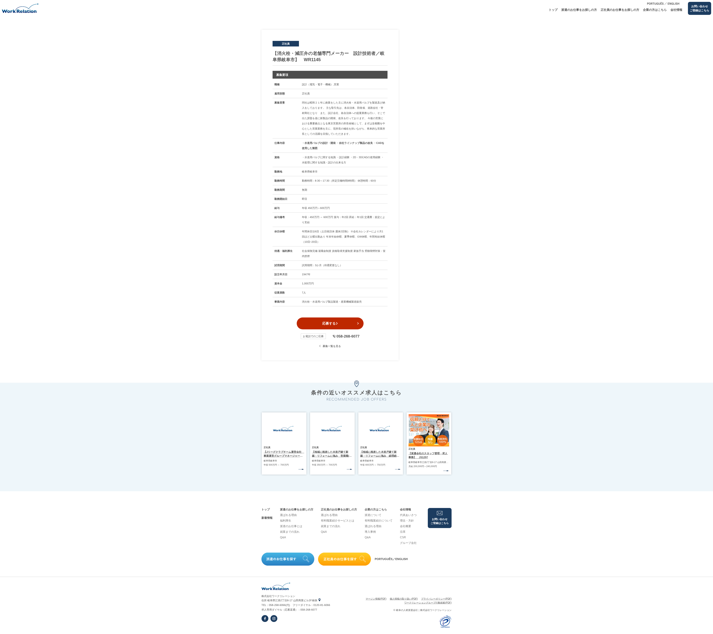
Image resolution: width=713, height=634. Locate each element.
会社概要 (405, 526)
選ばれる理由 (288, 515)
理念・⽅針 (407, 520)
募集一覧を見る (332, 346)
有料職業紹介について (379, 520)
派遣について (373, 515)
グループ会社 (408, 542)
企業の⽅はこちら (655, 9)
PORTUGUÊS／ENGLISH (391, 559)
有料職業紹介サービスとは (337, 520)
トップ (553, 9)
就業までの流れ (289, 531)
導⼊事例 (370, 531)
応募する (329, 323)
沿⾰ (403, 531)
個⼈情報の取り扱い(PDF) (404, 598)
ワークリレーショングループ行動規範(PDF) (428, 602)
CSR (403, 537)
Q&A (283, 537)
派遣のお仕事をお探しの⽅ (579, 9)
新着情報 (267, 517)
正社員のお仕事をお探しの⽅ (620, 9)
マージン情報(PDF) (376, 598)
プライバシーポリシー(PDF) (436, 598)
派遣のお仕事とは (291, 526)
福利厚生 (285, 520)
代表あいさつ (408, 515)
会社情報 (676, 9)
